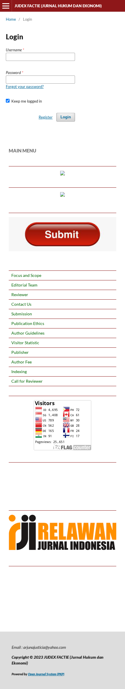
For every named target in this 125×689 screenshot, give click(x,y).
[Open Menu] (6, 6)
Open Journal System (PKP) (46, 674)
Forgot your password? (25, 86)
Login (65, 117)
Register (46, 117)
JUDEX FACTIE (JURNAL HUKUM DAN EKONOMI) (58, 5)
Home (11, 19)
